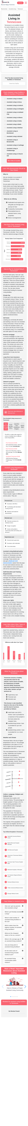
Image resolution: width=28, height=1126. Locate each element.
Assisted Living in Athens (14, 117)
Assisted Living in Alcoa (14, 102)
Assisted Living (12, 9)
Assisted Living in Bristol (14, 136)
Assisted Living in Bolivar (15, 127)
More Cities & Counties (14, 160)
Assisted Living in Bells (14, 124)
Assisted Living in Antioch (15, 105)
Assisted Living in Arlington (15, 109)
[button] (25, 986)
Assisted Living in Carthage (15, 145)
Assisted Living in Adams (14, 98)
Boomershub (4, 9)
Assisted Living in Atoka (14, 121)
